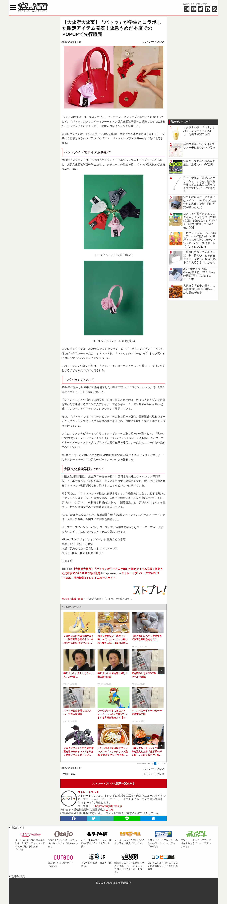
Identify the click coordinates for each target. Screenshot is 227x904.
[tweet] (93, 818)
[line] (127, 818)
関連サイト (18, 827)
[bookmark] (153, 818)
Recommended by (145, 763)
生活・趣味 (69, 774)
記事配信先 (18, 876)
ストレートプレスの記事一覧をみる (113, 783)
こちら (110, 809)
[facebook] (73, 818)
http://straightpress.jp (108, 806)
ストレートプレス (154, 41)
